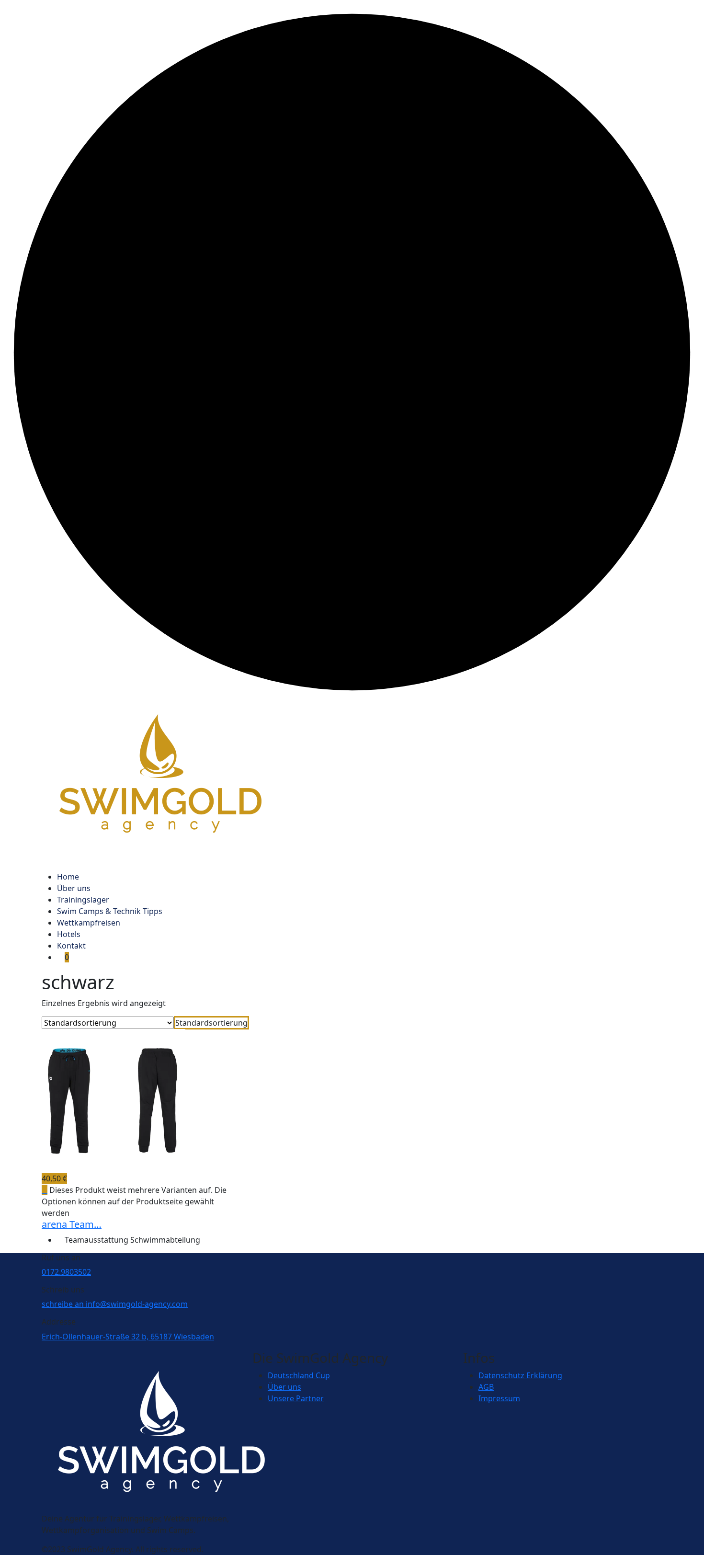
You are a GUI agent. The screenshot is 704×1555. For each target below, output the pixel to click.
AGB (486, 1387)
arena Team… (72, 1224)
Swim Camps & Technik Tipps (109, 911)
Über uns (74, 888)
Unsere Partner (296, 1398)
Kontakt (71, 945)
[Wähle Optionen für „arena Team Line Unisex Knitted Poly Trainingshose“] (44, 1190)
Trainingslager (83, 899)
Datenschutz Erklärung (520, 1375)
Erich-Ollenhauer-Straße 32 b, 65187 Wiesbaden (128, 1336)
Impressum (499, 1398)
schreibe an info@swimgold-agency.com (115, 1304)
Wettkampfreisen (88, 922)
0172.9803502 (66, 1272)
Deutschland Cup (299, 1375)
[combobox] (211, 1022)
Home (68, 876)
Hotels (68, 934)
